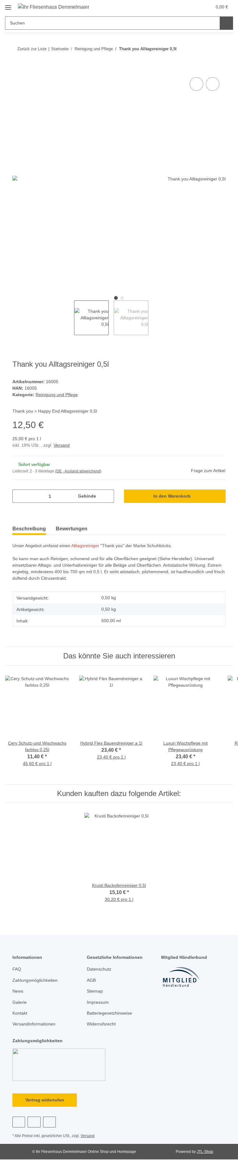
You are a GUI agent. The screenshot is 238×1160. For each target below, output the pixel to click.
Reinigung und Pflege (57, 394)
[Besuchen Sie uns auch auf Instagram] (49, 1122)
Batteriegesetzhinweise (109, 1013)
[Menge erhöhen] (107, 496)
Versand (62, 445)
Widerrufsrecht (101, 1023)
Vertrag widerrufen (44, 1099)
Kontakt (19, 1013)
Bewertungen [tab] (71, 528)
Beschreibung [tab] (29, 528)
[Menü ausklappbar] (8, 5)
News (17, 991)
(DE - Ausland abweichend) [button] (78, 471)
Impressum (98, 1002)
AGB (91, 980)
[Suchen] (226, 23)
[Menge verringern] (19, 496)
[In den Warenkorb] (17, 68)
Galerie (19, 1002)
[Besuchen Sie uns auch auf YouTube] (34, 1122)
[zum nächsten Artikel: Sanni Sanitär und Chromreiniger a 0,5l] (219, 48)
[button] (182, 7)
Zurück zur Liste (31, 48)
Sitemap (95, 991)
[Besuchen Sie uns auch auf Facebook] (18, 1122)
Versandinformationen (33, 1023)
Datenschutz (99, 969)
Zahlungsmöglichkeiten (35, 980)
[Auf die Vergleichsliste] (196, 84)
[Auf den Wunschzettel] (212, 84)
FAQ (16, 969)
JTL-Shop (205, 1151)
